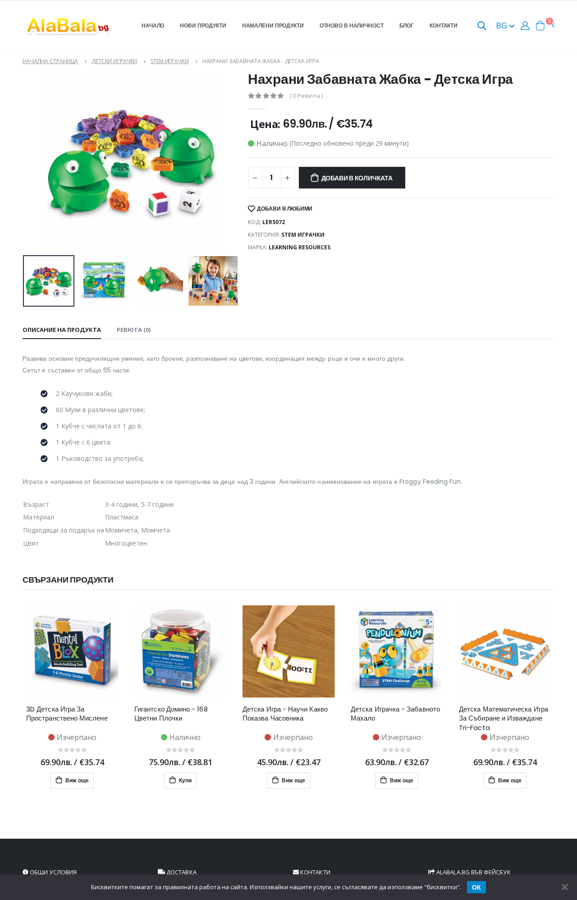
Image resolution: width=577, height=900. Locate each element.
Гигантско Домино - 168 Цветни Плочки (171, 714)
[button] (481, 26)
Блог (406, 25)
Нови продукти (203, 25)
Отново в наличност (352, 25)
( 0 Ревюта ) (306, 96)
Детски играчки (114, 61)
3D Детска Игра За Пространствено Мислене (67, 714)
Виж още (76, 780)
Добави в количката (357, 178)
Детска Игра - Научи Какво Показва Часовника (285, 714)
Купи (185, 780)
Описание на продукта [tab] (62, 330)
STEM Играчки (170, 61)
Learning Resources (299, 247)
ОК (476, 887)
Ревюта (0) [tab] (134, 330)
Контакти (444, 25)
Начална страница (50, 61)
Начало (153, 25)
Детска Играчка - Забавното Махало (395, 714)
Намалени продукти (273, 25)
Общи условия (52, 872)
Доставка (181, 872)
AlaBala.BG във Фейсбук (473, 872)
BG (502, 25)
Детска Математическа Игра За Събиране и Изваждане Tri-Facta (503, 718)
